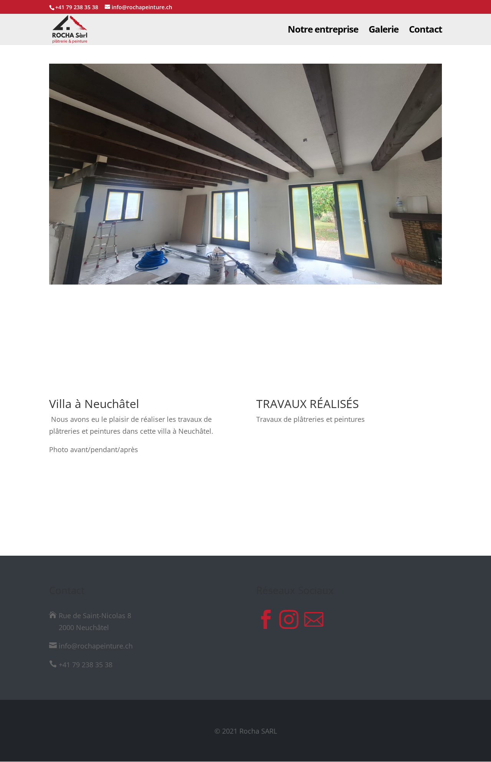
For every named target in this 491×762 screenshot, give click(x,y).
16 (278, 338)
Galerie (384, 30)
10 (239, 338)
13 (258, 338)
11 (245, 338)
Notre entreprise (323, 30)
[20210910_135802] (245, 284)
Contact (425, 30)
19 (298, 338)
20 (304, 338)
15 (271, 338)
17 (284, 338)
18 (291, 338)
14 (265, 338)
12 (252, 338)
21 (311, 338)
